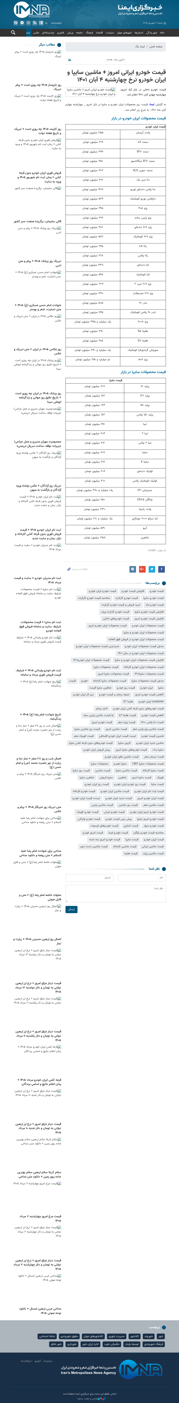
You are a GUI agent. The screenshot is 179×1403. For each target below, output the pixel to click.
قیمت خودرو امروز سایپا (150, 819)
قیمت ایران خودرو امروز (150, 798)
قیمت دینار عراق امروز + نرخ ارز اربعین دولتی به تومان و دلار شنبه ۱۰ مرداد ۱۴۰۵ (38, 1128)
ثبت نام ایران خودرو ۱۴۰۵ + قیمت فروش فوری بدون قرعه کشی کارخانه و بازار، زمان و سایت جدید (38, 534)
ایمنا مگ (140, 47)
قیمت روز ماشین (128, 805)
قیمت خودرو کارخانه (84, 791)
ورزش (70, 33)
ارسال (71, 909)
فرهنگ (89, 33)
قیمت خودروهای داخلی (116, 618)
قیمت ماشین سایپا (126, 770)
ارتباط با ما (26, 1361)
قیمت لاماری (131, 826)
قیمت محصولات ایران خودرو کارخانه (144, 667)
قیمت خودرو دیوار (154, 826)
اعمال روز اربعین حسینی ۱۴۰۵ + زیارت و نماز (37, 941)
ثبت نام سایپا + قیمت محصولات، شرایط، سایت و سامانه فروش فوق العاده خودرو (40, 626)
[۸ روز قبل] (37, 286)
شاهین (122, 777)
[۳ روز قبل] (37, 66)
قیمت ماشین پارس (102, 805)
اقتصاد (99, 33)
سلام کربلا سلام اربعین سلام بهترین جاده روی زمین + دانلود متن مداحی (39, 1174)
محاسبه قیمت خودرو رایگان (148, 833)
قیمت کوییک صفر (84, 736)
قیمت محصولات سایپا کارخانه (109, 681)
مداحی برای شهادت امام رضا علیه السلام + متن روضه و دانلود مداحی (40, 853)
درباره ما (48, 1361)
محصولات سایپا (99, 764)
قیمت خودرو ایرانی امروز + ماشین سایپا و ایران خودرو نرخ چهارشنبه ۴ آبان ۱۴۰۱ (116, 76)
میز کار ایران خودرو (83, 694)
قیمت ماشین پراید (153, 853)
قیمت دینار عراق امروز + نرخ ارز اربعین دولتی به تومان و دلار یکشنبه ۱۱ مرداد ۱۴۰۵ (38, 1036)
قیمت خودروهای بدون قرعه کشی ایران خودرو (138, 708)
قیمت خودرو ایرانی (114, 812)
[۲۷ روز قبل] (37, 1061)
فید (34, 23)
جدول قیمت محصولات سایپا (148, 681)
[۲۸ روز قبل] (37, 1153)
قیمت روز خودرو (126, 688)
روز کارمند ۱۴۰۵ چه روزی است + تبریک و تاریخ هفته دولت (37, 131)
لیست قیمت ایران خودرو (86, 798)
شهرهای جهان (124, 33)
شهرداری (72, 1344)
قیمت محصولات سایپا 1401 (148, 764)
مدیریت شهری (117, 1336)
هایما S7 (128, 701)
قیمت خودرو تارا (155, 605)
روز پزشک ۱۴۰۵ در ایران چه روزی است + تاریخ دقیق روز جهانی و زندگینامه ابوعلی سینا (38, 398)
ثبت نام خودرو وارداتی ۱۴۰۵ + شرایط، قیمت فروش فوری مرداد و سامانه (38, 672)
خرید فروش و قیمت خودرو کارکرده (121, 605)
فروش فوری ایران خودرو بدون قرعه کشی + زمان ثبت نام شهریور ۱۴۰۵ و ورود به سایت (39, 177)
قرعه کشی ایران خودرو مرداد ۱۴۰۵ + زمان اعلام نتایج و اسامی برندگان (39, 1082)
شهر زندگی (151, 33)
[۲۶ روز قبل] (37, 1013)
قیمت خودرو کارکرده (126, 598)
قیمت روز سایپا (81, 770)
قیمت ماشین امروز (116, 729)
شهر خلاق (56, 1344)
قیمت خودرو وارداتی (89, 819)
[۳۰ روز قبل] (37, 1197)
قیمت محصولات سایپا (106, 667)
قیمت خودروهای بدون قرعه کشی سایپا (91, 743)
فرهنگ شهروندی (153, 1344)
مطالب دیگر (47, 45)
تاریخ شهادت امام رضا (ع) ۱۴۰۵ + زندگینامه (40, 716)
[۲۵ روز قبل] (37, 920)
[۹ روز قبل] (37, 330)
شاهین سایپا (87, 777)
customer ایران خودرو (151, 701)
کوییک (160, 777)
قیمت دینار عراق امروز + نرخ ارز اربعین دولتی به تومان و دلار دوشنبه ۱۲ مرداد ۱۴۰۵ (38, 987)
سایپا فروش (106, 777)
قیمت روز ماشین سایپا (87, 729)
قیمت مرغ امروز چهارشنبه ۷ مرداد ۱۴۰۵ (40, 1218)
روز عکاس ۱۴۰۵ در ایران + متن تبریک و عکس (37, 351)
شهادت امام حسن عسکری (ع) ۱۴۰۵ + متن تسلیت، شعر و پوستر (38, 307)
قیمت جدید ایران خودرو (118, 798)
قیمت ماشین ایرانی (153, 846)
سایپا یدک (158, 750)
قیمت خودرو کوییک (87, 812)
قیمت (72, 681)
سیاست (110, 33)
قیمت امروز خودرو (93, 833)
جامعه (79, 33)
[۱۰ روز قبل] (37, 374)
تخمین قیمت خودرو (152, 736)
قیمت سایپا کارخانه (153, 770)
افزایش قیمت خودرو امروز (149, 618)
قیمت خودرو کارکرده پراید (115, 612)
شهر (160, 1336)
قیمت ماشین (102, 770)
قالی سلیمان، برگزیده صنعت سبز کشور (37, 221)
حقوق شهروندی (69, 1336)
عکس (36, 33)
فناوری (60, 33)
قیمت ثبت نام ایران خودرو (149, 791)
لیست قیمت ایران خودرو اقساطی (117, 736)
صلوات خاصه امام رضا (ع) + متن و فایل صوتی (40, 897)
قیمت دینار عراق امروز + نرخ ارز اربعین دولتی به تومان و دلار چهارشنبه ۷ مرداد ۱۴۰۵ (37, 1265)
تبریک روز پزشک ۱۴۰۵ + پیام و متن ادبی (39, 263)
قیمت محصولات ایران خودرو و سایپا (144, 632)
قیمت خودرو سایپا (153, 598)
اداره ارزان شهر (90, 1344)
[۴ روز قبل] (37, 154)
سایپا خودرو (120, 764)
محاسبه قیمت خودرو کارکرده (94, 598)
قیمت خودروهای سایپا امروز (131, 750)
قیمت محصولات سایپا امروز (113, 674)
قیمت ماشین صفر (153, 805)
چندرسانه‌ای (48, 33)
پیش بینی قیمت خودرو (119, 819)
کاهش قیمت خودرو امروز (149, 694)
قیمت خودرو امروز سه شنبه (104, 839)
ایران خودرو (146, 688)
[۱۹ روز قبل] (37, 696)
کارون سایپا (124, 743)
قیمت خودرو (157, 591)
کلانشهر (134, 1336)
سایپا (161, 688)
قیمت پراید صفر (126, 722)
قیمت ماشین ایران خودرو (115, 791)
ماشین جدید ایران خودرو (150, 743)
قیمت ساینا (157, 784)
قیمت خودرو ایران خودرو (102, 591)
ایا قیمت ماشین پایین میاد (98, 715)
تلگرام (22, 23)
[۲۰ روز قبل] (37, 788)
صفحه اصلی (155, 47)
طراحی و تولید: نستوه (87, 1399)
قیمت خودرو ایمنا (118, 833)
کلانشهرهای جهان (93, 1336)
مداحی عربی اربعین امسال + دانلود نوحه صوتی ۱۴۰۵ (40, 1311)
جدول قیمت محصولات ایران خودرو (144, 646)
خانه (162, 33)
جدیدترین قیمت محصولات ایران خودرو (97, 646)
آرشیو (41, 23)
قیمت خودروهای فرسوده (104, 826)
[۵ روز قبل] (37, 202)
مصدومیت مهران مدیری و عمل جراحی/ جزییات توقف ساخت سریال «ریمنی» (37, 444)
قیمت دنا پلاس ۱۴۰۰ (152, 722)
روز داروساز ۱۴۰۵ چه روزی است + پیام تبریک (38, 87)
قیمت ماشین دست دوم (94, 846)
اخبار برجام (102, 708)
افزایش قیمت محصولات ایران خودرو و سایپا (139, 660)
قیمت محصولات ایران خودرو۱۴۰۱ (91, 660)
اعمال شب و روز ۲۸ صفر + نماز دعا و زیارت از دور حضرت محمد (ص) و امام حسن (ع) (38, 763)
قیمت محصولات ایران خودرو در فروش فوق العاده (136, 639)
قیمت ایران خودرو (154, 839)
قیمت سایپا (132, 839)
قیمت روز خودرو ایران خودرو (130, 784)
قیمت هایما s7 (127, 715)
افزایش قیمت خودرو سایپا (149, 612)
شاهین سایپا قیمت (100, 688)
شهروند (149, 1336)
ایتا (15, 23)
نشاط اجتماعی (47, 1336)
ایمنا (129, 10)
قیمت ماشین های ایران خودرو (122, 757)
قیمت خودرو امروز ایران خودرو (147, 812)
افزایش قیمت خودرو (133, 591)
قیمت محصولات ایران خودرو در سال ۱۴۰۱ (141, 653)
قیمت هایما (131, 853)
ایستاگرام (28, 23)
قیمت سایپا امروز (141, 777)
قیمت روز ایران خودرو (97, 784)
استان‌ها (139, 33)
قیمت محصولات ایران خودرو (148, 625)
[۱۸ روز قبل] (37, 652)
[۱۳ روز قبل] (37, 559)
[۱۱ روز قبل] (37, 467)
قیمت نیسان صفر (154, 757)
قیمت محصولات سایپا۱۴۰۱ (149, 674)
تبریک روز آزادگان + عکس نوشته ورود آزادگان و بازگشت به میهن (38, 488)
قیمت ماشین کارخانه (124, 846)
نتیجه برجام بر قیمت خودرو (114, 694)
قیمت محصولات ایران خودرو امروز (107, 625)
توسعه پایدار (132, 1344)
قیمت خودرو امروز (102, 722)
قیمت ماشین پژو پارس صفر (148, 729)
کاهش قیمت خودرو (152, 715)
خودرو (84, 681)
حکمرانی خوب (111, 1344)
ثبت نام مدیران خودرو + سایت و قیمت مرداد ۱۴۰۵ (37, 580)
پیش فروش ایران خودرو (96, 750)
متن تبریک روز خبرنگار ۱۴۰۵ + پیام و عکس (39, 809)
